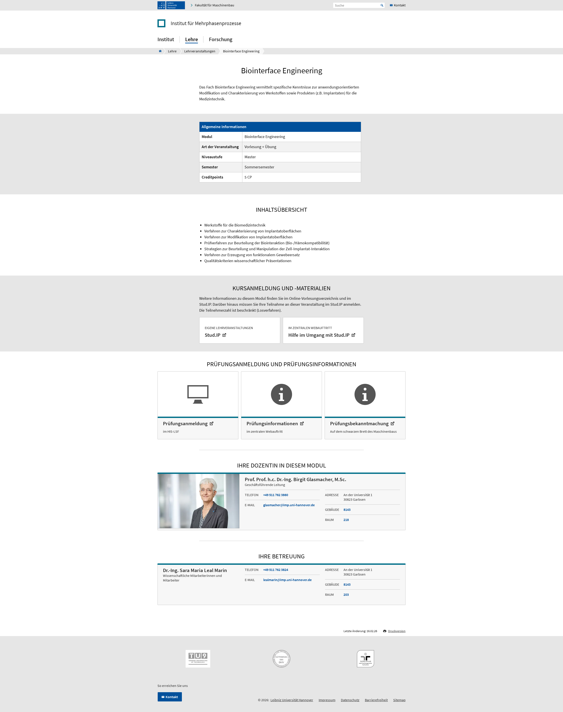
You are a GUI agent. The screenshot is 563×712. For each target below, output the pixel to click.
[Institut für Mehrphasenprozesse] (159, 51)
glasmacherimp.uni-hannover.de (289, 505)
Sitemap (399, 700)
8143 (347, 509)
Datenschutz (350, 700)
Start (382, 5)
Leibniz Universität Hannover (292, 700)
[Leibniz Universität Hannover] (171, 5)
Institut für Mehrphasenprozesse (206, 23)
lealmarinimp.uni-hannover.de (287, 580)
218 (346, 519)
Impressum (327, 700)
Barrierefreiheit (376, 700)
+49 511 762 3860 (275, 495)
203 (346, 594)
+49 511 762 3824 (275, 569)
